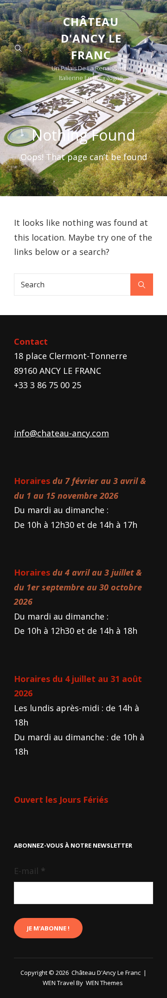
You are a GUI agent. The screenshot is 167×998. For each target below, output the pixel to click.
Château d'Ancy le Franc (91, 38)
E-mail (29, 870)
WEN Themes (104, 983)
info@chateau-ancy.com (61, 433)
